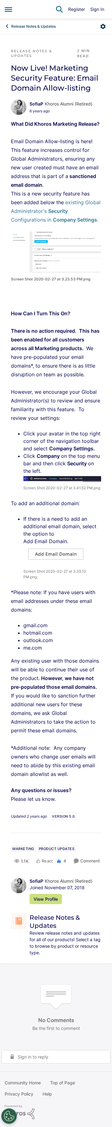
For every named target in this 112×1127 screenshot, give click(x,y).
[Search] (59, 9)
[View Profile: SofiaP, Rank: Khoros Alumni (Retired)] (18, 107)
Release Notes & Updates (33, 26)
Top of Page (62, 1082)
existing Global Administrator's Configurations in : (55, 211)
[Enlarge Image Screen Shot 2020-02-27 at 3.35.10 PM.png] (57, 555)
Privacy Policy (19, 1093)
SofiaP (36, 103)
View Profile (46, 899)
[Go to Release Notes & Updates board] (18, 921)
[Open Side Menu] (8, 9)
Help (47, 1093)
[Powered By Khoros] (56, 1112)
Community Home (23, 1082)
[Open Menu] (103, 26)
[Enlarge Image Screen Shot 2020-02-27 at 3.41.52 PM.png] (62, 478)
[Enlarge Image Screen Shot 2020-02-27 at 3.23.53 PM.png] (56, 252)
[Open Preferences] (9, 1116)
